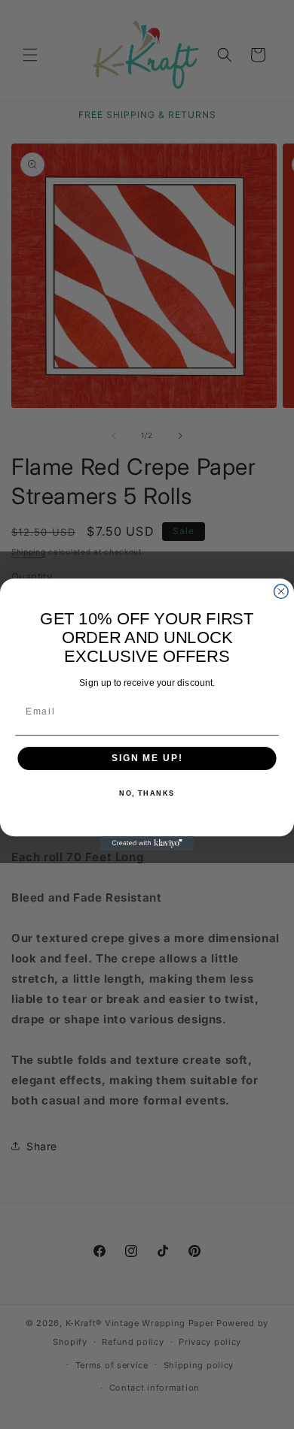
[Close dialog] (281, 592)
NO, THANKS (147, 794)
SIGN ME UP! (147, 758)
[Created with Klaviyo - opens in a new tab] (147, 843)
